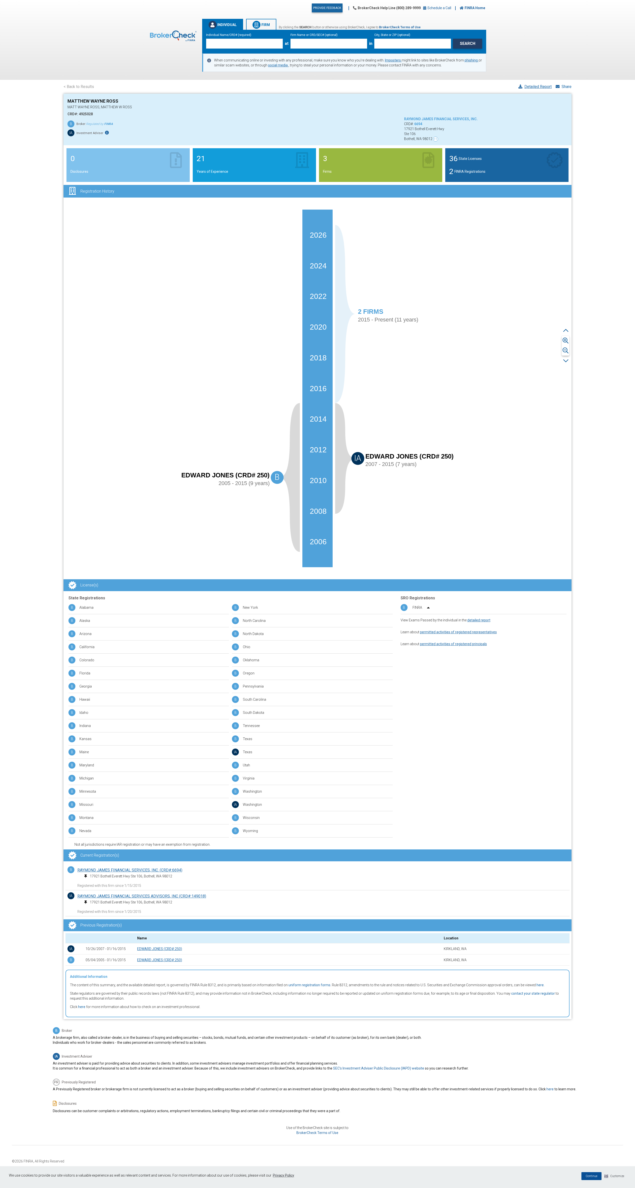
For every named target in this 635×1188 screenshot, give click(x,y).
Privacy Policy (283, 1175)
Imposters (393, 60)
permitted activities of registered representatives (458, 632)
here (540, 985)
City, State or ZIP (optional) (392, 35)
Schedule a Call (439, 8)
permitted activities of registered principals (453, 644)
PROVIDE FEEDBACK (327, 8)
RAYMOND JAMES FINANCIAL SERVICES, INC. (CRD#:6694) (129, 870)
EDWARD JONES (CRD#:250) (159, 949)
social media (278, 65)
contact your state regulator (533, 993)
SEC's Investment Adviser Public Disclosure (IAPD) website (378, 1068)
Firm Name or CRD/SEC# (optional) (314, 35)
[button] (614, 1176)
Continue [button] (591, 1176)
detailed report (478, 620)
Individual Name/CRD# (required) (228, 35)
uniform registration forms (309, 985)
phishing (471, 60)
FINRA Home (475, 8)
